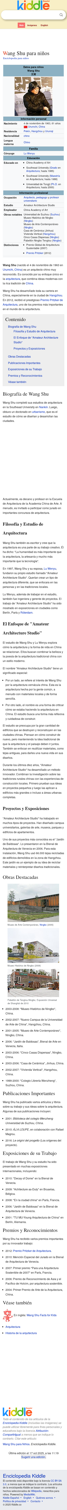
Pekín (27, 131)
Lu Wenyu (29, 153)
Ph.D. (54, 184)
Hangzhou (37, 131)
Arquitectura (33, 171)
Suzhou (55, 214)
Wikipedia (36, 1491)
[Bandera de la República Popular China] (25, 126)
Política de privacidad (14, 1501)
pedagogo (41, 197)
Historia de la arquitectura (21, 1333)
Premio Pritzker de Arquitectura (32, 1251)
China (42, 126)
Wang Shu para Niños (16, 1444)
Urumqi (49, 131)
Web (21, 25)
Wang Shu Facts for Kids (42, 1315)
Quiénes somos (44, 1497)
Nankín (43, 407)
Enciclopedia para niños (16, 58)
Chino (27, 142)
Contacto (35, 1501)
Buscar (61, 15)
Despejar (54, 15)
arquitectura (13, 279)
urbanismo (38, 412)
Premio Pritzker (34, 253)
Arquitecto (29, 197)
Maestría (55, 175)
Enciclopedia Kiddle (15, 1423)
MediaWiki (29, 1494)
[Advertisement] (33, 38)
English (44, 25)
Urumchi (32, 126)
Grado (53, 167)
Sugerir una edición (33, 1457)
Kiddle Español (11, 1497)
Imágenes (32, 25)
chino (27, 135)
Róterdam (26, 612)
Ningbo (28, 220)
